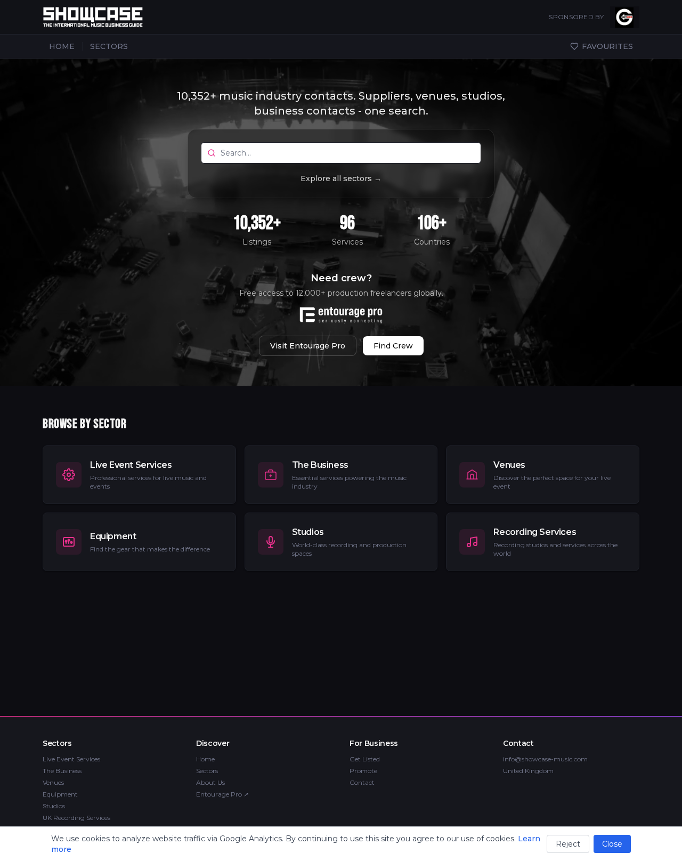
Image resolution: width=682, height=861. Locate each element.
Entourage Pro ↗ (222, 794)
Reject (568, 844)
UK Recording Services (76, 818)
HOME (62, 46)
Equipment (60, 794)
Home (205, 759)
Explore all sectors (341, 178)
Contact (362, 782)
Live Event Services (71, 759)
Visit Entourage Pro (307, 346)
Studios (54, 806)
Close (612, 844)
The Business (62, 771)
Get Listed (365, 759)
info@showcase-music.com (545, 759)
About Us (210, 782)
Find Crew (393, 346)
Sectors (207, 771)
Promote (363, 771)
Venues (53, 782)
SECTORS (109, 46)
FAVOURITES (607, 46)
